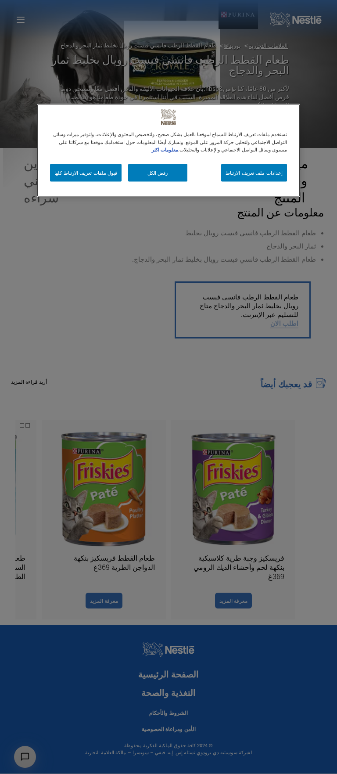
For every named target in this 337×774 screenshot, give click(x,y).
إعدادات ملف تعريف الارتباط (254, 172)
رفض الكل (157, 172)
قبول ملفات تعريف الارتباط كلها (85, 172)
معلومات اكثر (165, 149)
